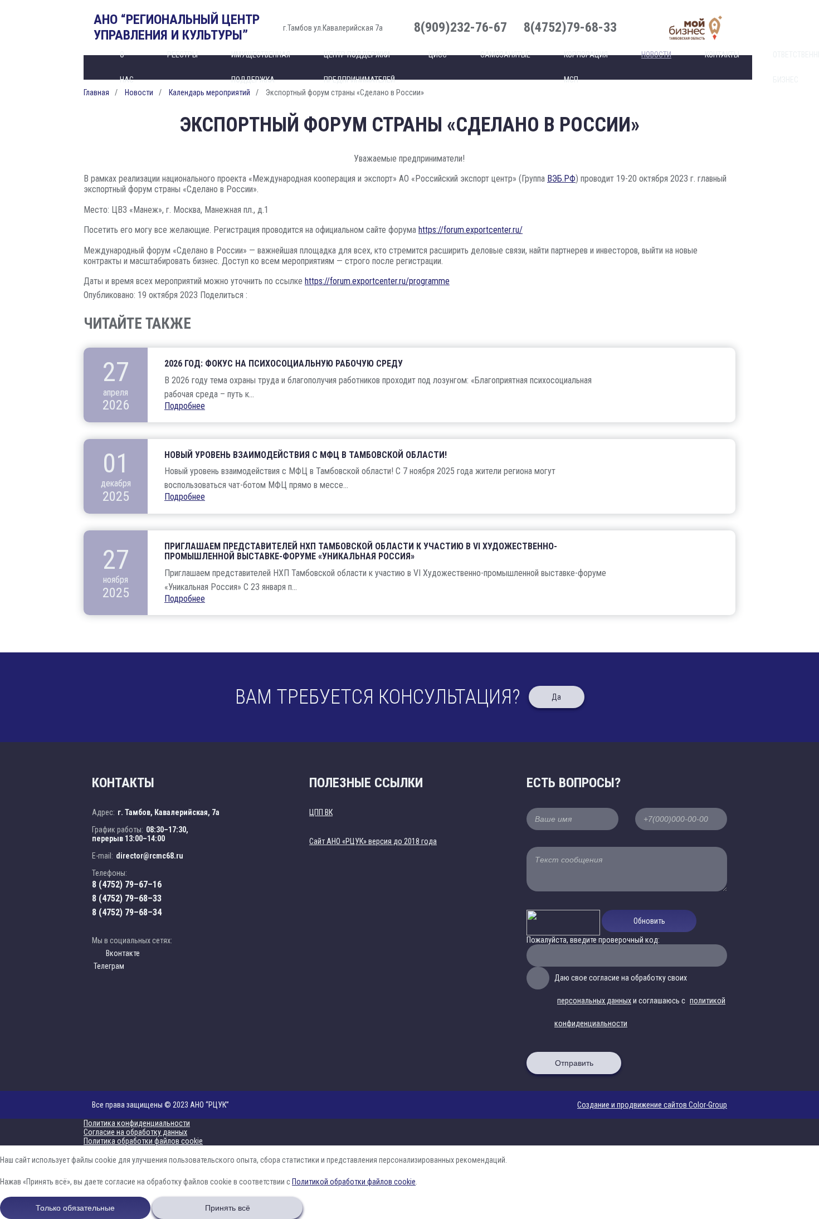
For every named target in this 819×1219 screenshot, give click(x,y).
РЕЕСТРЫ (182, 54)
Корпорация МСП (586, 67)
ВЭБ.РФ (561, 178)
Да (556, 697)
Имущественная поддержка (260, 67)
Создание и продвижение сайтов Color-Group (652, 1104)
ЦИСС (437, 54)
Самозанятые (505, 54)
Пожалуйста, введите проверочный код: (593, 939)
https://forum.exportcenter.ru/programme (377, 281)
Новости (656, 54)
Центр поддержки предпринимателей (359, 67)
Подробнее (184, 406)
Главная (96, 92)
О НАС (127, 67)
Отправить (574, 1063)
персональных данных (594, 1000)
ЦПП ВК (321, 812)
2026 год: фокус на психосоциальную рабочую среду (283, 364)
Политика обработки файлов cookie (143, 1141)
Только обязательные (75, 1207)
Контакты (722, 54)
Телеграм (108, 966)
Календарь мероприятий (209, 92)
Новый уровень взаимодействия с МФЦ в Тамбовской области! (305, 455)
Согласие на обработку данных (135, 1132)
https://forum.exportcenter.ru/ (470, 230)
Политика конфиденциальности (137, 1123)
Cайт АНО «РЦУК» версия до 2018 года (373, 841)
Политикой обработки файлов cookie (354, 1181)
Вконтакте (123, 953)
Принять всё (227, 1207)
